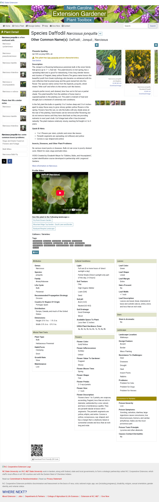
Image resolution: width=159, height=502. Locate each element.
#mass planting (79, 245)
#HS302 (71, 243)
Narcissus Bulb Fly (10, 154)
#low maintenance (77, 241)
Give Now (56, 26)
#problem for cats (79, 243)
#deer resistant (48, 243)
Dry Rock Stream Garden (42, 220)
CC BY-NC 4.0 (117, 83)
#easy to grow (47, 241)
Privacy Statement (54, 479)
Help (46, 26)
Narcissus (101, 39)
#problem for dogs (37, 245)
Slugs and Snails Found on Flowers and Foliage (13, 142)
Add (36, 252)
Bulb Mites (7, 149)
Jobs (20, 496)
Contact (66, 26)
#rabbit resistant (37, 241)
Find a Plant (19, 26)
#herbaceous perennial (62, 245)
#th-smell (35, 247)
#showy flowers (56, 241)
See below (36, 60)
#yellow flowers (66, 241)
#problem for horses (49, 245)
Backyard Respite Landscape (43, 229)
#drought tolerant (37, 243)
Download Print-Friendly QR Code (46, 459)
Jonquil (87, 39)
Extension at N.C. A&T (90, 496)
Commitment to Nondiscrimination (24, 479)
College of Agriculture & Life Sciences (63, 496)
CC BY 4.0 (147, 91)
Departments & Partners (35, 496)
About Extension (9, 496)
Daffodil (74, 39)
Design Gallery (34, 26)
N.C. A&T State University (32, 471)
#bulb (71, 245)
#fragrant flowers (58, 243)
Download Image (115, 85)
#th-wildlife (88, 245)
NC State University (10, 471)
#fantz (66, 243)
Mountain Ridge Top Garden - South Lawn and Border (52, 224)
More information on (44, 166)
